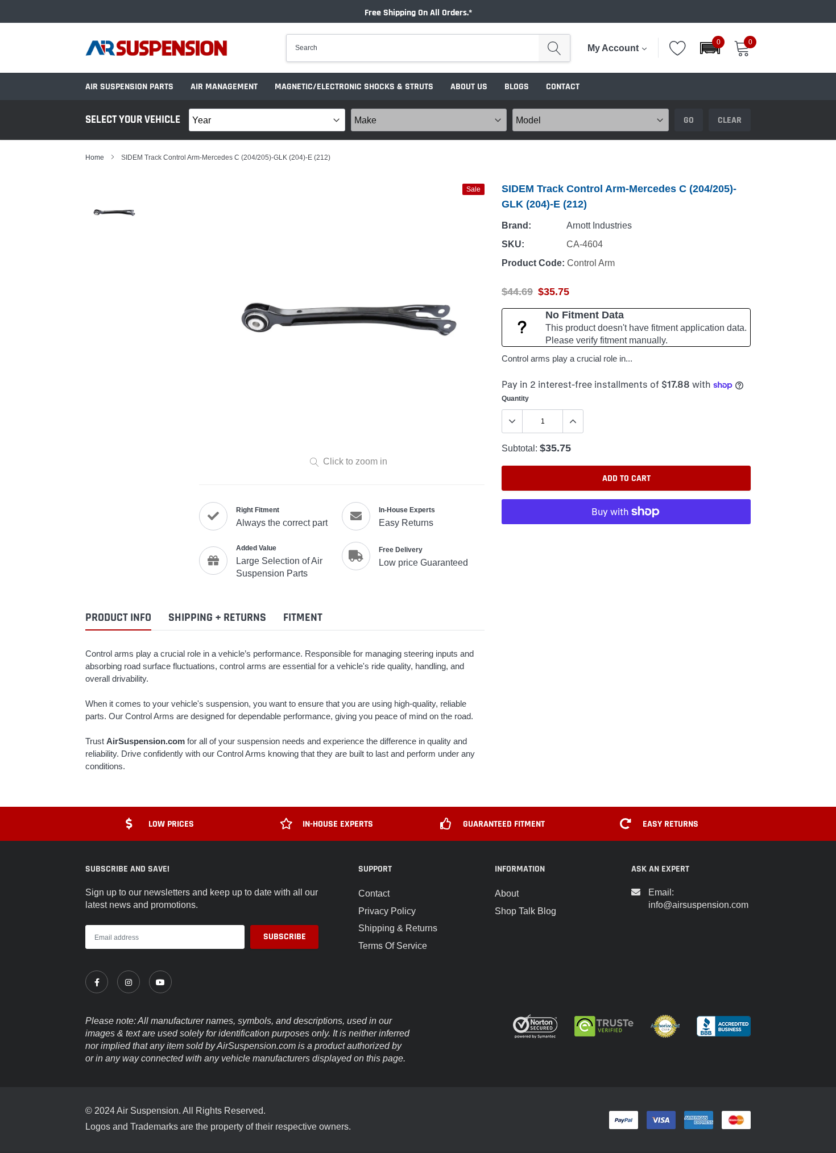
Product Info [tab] (118, 618)
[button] (710, 48)
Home (94, 157)
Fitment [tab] (302, 618)
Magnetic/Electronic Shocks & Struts (354, 87)
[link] (96, 981)
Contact (563, 87)
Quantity (515, 398)
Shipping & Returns (397, 928)
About (507, 893)
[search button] (554, 48)
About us (468, 87)
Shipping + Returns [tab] (217, 618)
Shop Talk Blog (525, 911)
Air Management (224, 87)
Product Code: (533, 263)
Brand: (516, 225)
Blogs (516, 87)
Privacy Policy (387, 911)
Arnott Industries (599, 225)
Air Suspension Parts (129, 87)
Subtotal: (519, 448)
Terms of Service (392, 945)
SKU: (513, 244)
